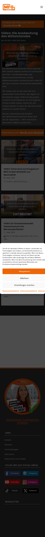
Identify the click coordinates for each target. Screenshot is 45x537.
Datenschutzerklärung (10, 291)
